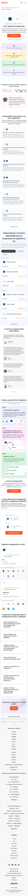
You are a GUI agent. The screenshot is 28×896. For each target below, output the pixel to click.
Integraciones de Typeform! (20, 285)
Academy (14, 846)
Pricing (14, 838)
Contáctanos (14, 879)
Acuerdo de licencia (14, 868)
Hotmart (13, 762)
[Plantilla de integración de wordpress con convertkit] (14, 182)
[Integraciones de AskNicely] (18, 604)
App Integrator (14, 848)
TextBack (13, 757)
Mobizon (13, 754)
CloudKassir (14, 769)
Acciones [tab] (5, 254)
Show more (14, 799)
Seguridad (14, 877)
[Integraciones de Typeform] (3, 604)
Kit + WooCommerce (14, 782)
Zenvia (13, 741)
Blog (14, 841)
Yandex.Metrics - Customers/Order (14, 764)
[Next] (15, 391)
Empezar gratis (14, 491)
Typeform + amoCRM (14, 818)
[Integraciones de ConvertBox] (8, 609)
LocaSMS (13, 734)
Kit (17, 7)
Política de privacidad (14, 871)
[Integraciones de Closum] (3, 576)
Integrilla (13, 752)
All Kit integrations (14, 777)
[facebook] (9, 865)
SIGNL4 (14, 746)
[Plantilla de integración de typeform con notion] (14, 133)
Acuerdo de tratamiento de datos (14, 873)
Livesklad (13, 739)
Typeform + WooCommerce (14, 811)
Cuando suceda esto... (10, 515)
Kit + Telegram (14, 787)
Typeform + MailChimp (14, 826)
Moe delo (13, 749)
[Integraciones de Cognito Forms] (3, 609)
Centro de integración (5, 7)
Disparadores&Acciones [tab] (8, 251)
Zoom (13, 744)
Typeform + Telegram (14, 816)
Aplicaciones (13, 7)
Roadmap (14, 850)
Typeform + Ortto (14, 808)
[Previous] (12, 391)
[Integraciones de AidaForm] (13, 604)
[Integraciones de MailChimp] (3, 571)
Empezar (14, 708)
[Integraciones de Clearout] (23, 571)
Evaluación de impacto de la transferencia (14, 875)
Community (14, 853)
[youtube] (15, 865)
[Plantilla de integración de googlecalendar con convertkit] (14, 165)
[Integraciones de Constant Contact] (8, 576)
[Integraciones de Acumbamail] (8, 571)
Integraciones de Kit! (22, 266)
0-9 (2, 719)
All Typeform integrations (14, 806)
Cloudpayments (14, 767)
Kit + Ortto (14, 779)
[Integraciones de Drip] (13, 576)
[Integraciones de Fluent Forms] (13, 609)
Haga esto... (8, 523)
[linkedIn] (12, 865)
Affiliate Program (14, 855)
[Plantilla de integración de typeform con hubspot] (14, 149)
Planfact (13, 759)
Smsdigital (13, 736)
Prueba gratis (14, 35)
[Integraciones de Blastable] (18, 571)
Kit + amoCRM (14, 789)
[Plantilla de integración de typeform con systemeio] (14, 199)
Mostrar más (14, 226)
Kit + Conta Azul (14, 792)
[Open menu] (25, 2)
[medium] (18, 865)
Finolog (13, 731)
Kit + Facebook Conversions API (14, 784)
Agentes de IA (14, 858)
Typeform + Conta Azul (14, 821)
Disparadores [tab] (21, 251)
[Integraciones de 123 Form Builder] (8, 604)
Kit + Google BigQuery (14, 794)
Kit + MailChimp (14, 796)
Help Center (14, 843)
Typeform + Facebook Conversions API (14, 813)
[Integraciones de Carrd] (23, 604)
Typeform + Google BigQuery (14, 823)
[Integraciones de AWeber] (13, 571)
